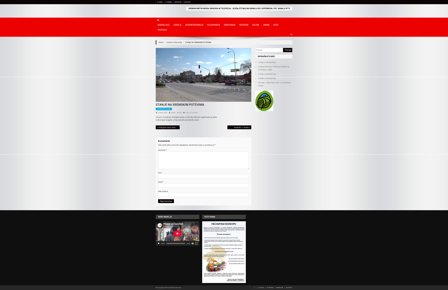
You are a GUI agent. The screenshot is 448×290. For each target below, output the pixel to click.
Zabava (266, 25)
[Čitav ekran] (196, 243)
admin (173, 113)
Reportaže (243, 25)
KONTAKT (187, 2)
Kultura (255, 25)
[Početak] (159, 243)
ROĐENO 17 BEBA (241, 127)
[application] (177, 233)
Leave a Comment (191, 113)
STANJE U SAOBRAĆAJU (267, 62)
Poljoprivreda (213, 25)
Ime (160, 173)
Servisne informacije (194, 25)
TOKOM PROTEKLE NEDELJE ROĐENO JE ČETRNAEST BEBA (273, 68)
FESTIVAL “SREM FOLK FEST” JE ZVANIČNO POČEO (274, 84)
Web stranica (163, 191)
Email (161, 182)
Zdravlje (177, 25)
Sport (276, 25)
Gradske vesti (164, 25)
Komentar (162, 150)
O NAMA (160, 2)
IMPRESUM (178, 2)
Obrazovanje (230, 25)
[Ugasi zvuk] (192, 243)
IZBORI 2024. (162, 30)
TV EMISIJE (168, 2)
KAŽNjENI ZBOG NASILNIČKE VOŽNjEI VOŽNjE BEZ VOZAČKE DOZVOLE (169, 127)
